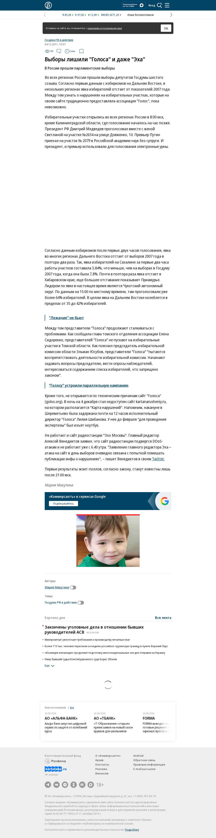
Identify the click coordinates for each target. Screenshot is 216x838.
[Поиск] (160, 5)
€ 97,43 (79, 15)
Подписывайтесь (63, 503)
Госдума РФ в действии (59, 40)
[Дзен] (65, 785)
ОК (166, 28)
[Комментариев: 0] (58, 51)
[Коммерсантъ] (48, 5)
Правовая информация (149, 764)
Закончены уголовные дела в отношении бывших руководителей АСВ (94, 629)
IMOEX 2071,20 (110, 15)
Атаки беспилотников (140, 15)
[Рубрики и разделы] (167, 5)
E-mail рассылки (144, 769)
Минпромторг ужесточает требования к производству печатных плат (87, 639)
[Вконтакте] (56, 785)
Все (72, 707)
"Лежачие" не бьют (66, 317)
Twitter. (158, 458)
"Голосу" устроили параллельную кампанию (88, 385)
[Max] (91, 785)
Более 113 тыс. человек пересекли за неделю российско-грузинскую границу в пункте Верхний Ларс (106, 646)
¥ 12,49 (92, 15)
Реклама (101, 769)
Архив (99, 760)
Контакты (102, 764)
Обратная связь (144, 760)
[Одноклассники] (73, 785)
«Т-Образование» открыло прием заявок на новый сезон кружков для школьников (113, 727)
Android (138, 756)
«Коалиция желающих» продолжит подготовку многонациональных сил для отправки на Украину (105, 653)
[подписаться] (74, 587)
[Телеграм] (48, 785)
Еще (47, 665)
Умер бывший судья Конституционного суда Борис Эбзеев (81, 659)
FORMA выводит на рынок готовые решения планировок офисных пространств (163, 727)
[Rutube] (82, 785)
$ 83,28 (66, 15)
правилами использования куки (104, 28)
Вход (151, 5)
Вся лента (163, 617)
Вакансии (101, 773)
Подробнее (132, 829)
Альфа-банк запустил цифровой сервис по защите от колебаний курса (66, 727)
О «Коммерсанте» (108, 756)
